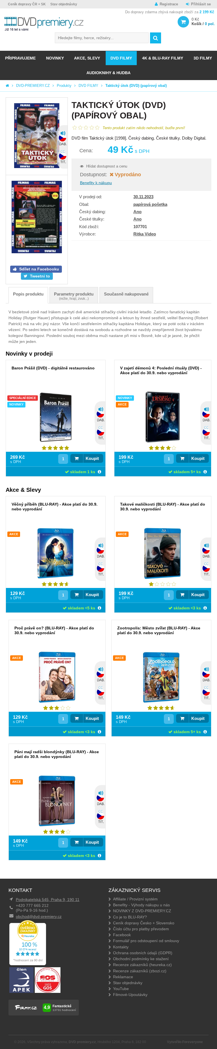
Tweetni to (39, 276)
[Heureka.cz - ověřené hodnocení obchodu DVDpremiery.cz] (27, 964)
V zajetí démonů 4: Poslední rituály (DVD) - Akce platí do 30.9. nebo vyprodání (161, 370)
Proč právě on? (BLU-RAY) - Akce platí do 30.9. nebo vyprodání (54, 630)
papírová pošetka (150, 204)
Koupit (92, 458)
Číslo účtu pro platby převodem (141, 929)
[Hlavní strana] (7, 85)
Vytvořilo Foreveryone (185, 1042)
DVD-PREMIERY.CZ (33, 85)
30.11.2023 (143, 196)
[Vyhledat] (155, 37)
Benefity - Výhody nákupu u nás (141, 905)
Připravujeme (20, 58)
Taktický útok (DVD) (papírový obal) (136, 85)
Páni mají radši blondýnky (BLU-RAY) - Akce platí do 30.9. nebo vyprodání (56, 754)
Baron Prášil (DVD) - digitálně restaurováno (53, 368)
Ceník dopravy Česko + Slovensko (143, 923)
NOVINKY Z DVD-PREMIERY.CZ (142, 911)
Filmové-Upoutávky (130, 994)
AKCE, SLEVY (87, 58)
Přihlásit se (201, 4)
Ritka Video (144, 234)
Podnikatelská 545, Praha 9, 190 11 (47, 899)
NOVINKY (55, 58)
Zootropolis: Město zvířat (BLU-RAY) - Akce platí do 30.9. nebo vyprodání (158, 630)
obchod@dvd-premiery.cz (39, 916)
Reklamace (123, 977)
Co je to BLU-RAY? (130, 917)
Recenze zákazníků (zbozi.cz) (139, 971)
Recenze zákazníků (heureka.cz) (142, 964)
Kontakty (121, 947)
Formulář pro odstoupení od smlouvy (146, 940)
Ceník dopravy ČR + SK (27, 4)
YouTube (121, 988)
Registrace (169, 4)
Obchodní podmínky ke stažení (141, 959)
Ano (137, 211)
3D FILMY (203, 58)
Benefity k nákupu (96, 182)
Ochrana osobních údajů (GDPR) (142, 953)
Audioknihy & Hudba (108, 72)
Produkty (64, 85)
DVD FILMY (121, 58)
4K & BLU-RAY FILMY (162, 58)
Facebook (122, 935)
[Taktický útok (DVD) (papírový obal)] (37, 136)
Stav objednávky (63, 4)
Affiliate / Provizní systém (135, 899)
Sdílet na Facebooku (38, 269)
